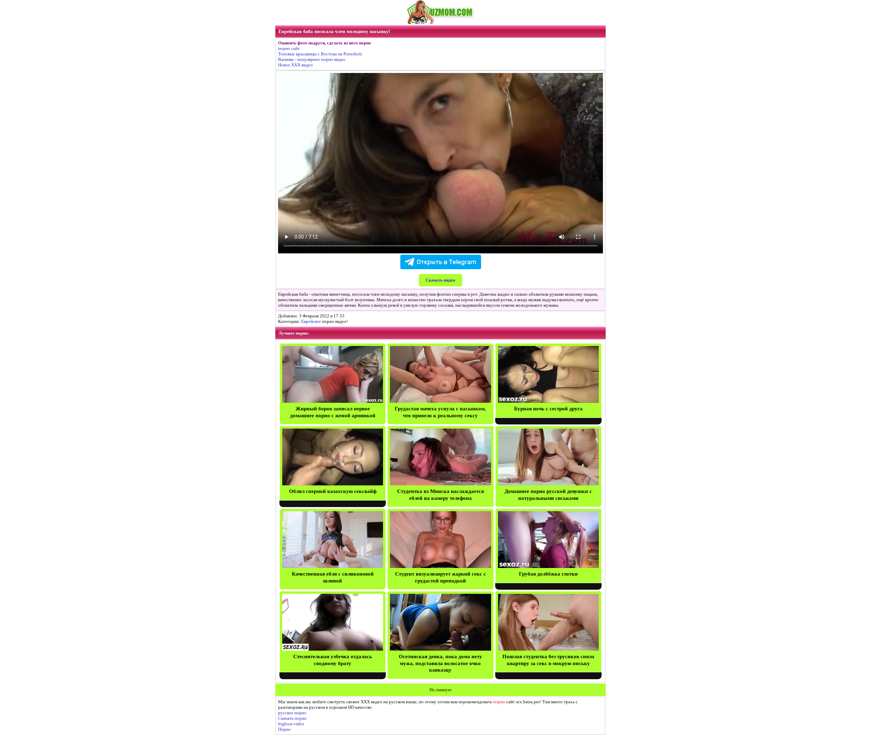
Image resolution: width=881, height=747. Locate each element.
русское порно (292, 712)
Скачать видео (440, 280)
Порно (284, 729)
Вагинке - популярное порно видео (312, 59)
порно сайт (289, 48)
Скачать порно (292, 718)
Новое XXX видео (295, 64)
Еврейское (311, 321)
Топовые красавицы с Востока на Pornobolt (320, 53)
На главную (440, 689)
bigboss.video (291, 723)
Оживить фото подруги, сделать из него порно (324, 42)
